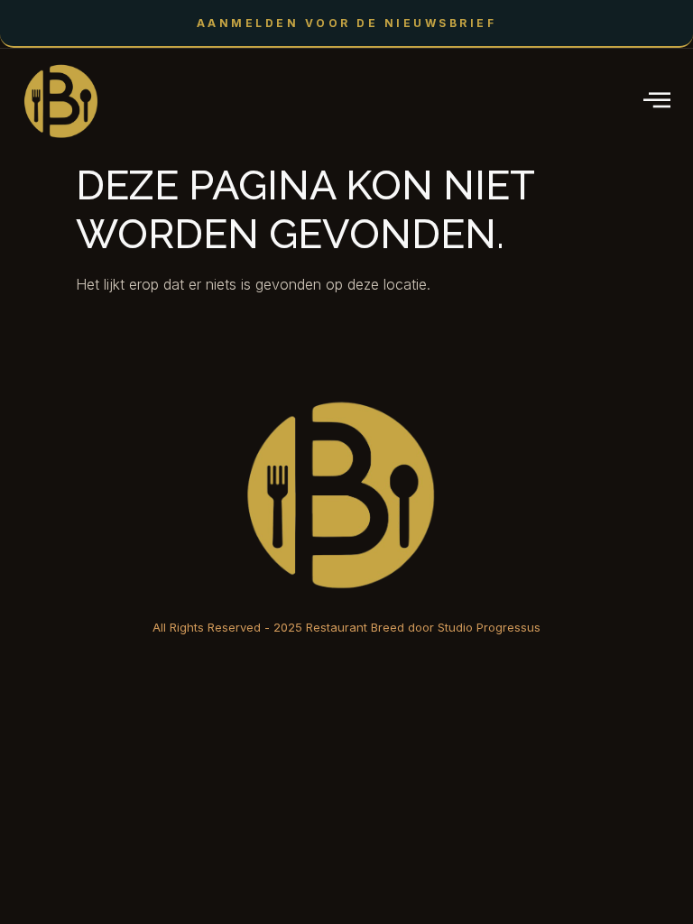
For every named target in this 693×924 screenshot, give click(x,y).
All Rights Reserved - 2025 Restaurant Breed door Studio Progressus (346, 627)
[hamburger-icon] (658, 101)
